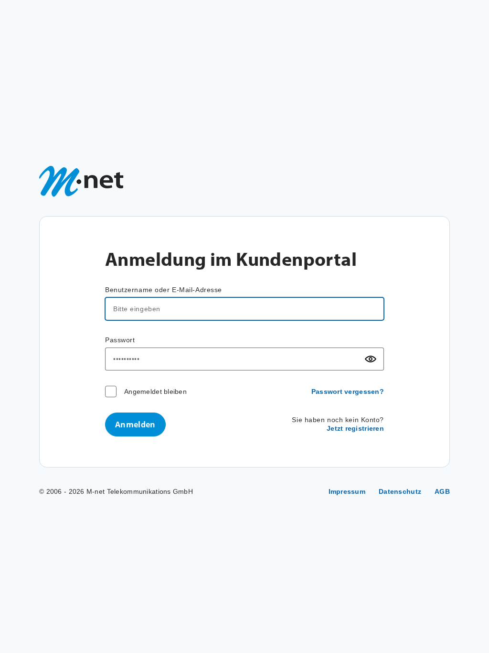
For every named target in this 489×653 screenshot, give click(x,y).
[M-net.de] (81, 181)
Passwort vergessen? (347, 391)
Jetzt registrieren (355, 428)
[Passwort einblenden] (370, 359)
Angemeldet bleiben (155, 391)
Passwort (120, 340)
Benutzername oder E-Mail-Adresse (163, 290)
